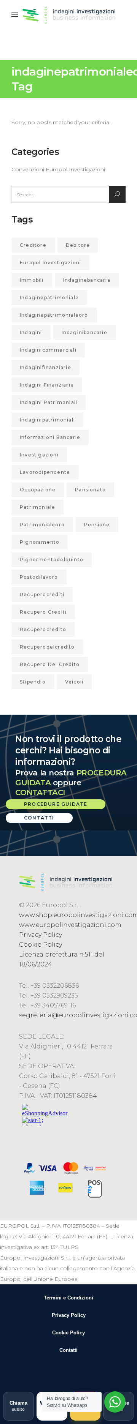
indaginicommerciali (48, 350)
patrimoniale (37, 507)
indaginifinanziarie (45, 367)
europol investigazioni (50, 262)
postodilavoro (39, 577)
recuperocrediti (42, 594)
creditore (33, 245)
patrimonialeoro (42, 524)
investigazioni (39, 455)
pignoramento (39, 542)
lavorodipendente (45, 472)
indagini (31, 332)
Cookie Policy (40, 944)
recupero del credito (50, 664)
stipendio (33, 682)
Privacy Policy (40, 934)
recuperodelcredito (47, 647)
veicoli (74, 682)
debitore (78, 245)
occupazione (38, 490)
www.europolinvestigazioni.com (70, 924)
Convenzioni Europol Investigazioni (58, 169)
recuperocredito (43, 629)
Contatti (68, 1350)
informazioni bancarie (50, 437)
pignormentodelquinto (51, 559)
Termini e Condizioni (68, 1298)
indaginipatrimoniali (47, 420)
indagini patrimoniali (48, 402)
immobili (32, 280)
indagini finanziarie (47, 385)
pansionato (90, 490)
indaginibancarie (84, 332)
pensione (97, 524)
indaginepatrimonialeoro (54, 315)
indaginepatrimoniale (49, 297)
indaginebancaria (86, 280)
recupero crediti (43, 612)
